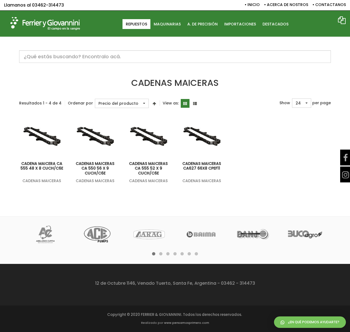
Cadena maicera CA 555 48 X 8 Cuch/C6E (42, 166)
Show (284, 103)
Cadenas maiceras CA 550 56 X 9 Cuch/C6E (95, 168)
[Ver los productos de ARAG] (149, 234)
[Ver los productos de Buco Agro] (305, 234)
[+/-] (154, 103)
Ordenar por (80, 103)
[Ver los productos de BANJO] (253, 234)
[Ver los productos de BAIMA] (201, 234)
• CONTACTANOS (329, 4)
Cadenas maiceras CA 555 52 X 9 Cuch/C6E (148, 168)
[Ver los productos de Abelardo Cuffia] (45, 234)
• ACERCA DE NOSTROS (286, 4)
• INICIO (252, 4)
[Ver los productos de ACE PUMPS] (97, 234)
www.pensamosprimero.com (186, 323)
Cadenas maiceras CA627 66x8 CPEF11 (201, 166)
